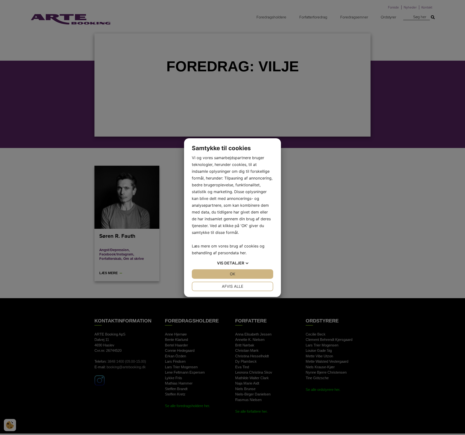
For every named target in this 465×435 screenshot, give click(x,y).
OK (232, 273)
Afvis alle (232, 286)
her (243, 252)
